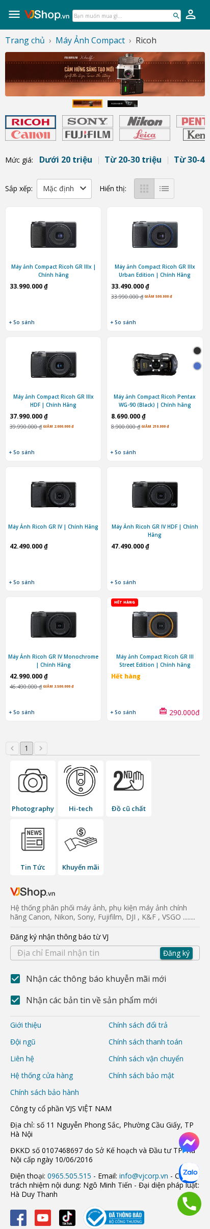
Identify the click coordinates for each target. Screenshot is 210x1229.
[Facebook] (18, 1218)
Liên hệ (22, 1058)
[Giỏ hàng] (190, 14)
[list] (164, 188)
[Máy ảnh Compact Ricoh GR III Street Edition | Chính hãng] (154, 626)
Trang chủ (25, 40)
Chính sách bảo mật (141, 1075)
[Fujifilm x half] (105, 74)
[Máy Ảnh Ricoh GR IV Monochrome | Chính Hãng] (53, 626)
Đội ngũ (23, 1042)
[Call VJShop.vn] (189, 1204)
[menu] (14, 14)
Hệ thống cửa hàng (41, 1075)
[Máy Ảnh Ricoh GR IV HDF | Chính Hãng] (154, 496)
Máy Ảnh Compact (90, 40)
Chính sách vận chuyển (146, 1058)
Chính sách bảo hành (44, 1092)
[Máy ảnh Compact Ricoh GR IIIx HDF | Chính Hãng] (53, 366)
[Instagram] (67, 1218)
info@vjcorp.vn (143, 1176)
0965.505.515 (69, 1176)
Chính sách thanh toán (145, 1042)
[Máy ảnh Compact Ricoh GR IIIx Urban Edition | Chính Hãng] (154, 236)
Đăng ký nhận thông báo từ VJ (100, 944)
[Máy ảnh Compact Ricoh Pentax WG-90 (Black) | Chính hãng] (154, 366)
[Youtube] (43, 1218)
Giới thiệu (25, 1025)
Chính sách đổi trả (138, 1025)
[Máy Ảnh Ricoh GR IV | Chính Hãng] (53, 496)
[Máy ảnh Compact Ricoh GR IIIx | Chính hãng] (53, 236)
